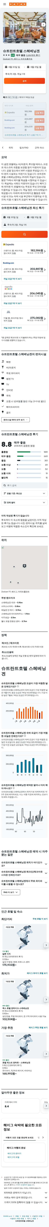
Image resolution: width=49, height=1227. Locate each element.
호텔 (17, 1216)
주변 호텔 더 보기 (40, 919)
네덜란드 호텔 (37, 1216)
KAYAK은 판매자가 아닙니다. (17, 1192)
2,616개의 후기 (33, 55)
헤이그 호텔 (31, 1218)
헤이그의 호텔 (13, 1157)
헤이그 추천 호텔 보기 (38, 1027)
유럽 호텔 (25, 1216)
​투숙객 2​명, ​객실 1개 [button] (15, 74)
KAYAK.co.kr (7, 1216)
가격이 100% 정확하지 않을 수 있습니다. (23, 1202)
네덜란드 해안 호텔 (17, 1218)
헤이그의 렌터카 (14, 1153)
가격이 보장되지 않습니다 (25, 1185)
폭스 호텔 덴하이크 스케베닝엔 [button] (15, 1008)
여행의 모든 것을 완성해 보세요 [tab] (19, 1137)
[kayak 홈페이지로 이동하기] (17, 4)
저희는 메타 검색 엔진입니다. (18, 1197)
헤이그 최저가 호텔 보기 (37, 973)
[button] (5, 4)
